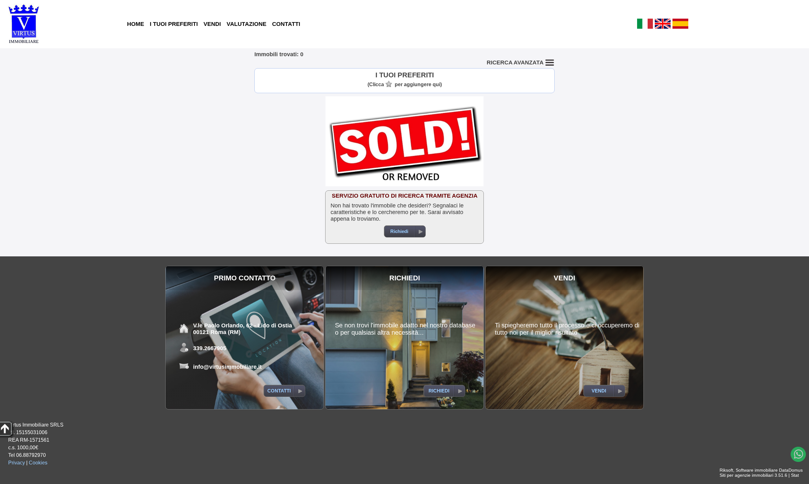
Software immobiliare (757, 470)
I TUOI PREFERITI (174, 24)
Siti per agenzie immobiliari (746, 475)
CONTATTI (286, 24)
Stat (795, 475)
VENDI (212, 24)
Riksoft (726, 470)
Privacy (16, 462)
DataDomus (791, 470)
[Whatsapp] (798, 454)
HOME (135, 24)
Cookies (38, 462)
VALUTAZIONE (246, 24)
